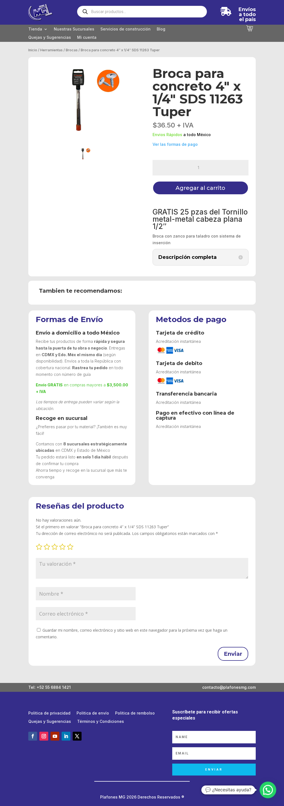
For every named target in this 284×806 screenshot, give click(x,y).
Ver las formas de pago (175, 144)
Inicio (32, 50)
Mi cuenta (87, 37)
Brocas (72, 50)
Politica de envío (93, 713)
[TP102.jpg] (83, 99)
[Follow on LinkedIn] (66, 736)
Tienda (35, 29)
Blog (161, 29)
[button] (268, 790)
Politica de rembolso (135, 713)
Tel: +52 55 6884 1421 (49, 687)
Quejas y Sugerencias (49, 37)
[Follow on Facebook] (32, 736)
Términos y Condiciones (100, 722)
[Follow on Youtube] (54, 736)
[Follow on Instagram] (43, 736)
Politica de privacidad (49, 713)
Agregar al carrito (200, 188)
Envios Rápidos (167, 134)
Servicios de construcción (125, 29)
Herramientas (51, 50)
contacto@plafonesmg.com (229, 687)
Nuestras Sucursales (74, 29)
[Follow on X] (77, 736)
